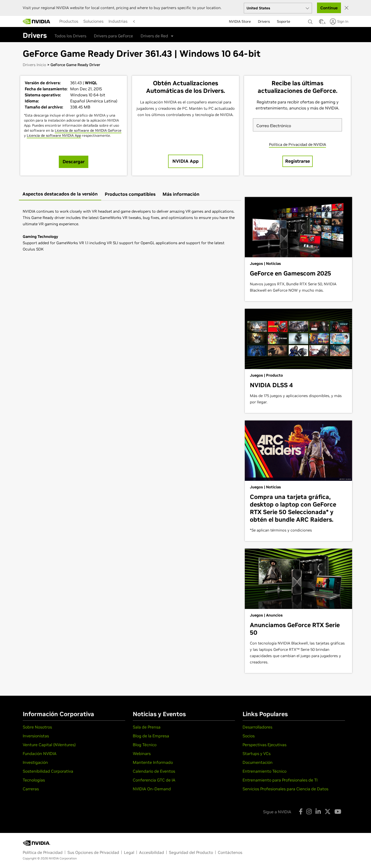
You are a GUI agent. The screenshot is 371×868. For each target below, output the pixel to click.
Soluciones (93, 21)
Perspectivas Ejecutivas (264, 744)
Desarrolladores (257, 727)
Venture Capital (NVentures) (49, 744)
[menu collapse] (133, 21)
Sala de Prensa (147, 727)
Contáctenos (230, 852)
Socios (249, 735)
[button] (321, 22)
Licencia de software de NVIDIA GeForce (88, 130)
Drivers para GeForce (113, 35)
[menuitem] (69, 21)
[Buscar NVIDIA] (310, 20)
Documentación (258, 762)
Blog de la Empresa (151, 735)
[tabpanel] (130, 230)
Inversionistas (36, 735)
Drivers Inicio (34, 64)
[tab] (60, 194)
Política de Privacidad (43, 852)
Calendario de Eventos (154, 771)
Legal (129, 852)
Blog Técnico (144, 744)
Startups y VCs (257, 753)
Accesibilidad (151, 852)
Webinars (142, 753)
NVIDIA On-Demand (152, 788)
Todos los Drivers (70, 35)
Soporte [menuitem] (283, 21)
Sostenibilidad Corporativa (48, 771)
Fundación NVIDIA (40, 753)
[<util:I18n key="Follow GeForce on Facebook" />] (301, 811)
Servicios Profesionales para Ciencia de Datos (285, 788)
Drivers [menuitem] (264, 21)
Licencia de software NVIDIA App (54, 135)
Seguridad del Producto (191, 852)
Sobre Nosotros (37, 727)
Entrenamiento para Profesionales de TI (280, 779)
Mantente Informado (153, 762)
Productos (68, 21)
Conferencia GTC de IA (154, 779)
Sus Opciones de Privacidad (93, 852)
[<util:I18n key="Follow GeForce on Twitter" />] (328, 811)
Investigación (35, 762)
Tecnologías (34, 779)
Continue (329, 7)
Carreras (31, 788)
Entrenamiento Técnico (264, 771)
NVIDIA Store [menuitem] (240, 21)
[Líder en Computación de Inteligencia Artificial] (36, 21)
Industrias (118, 21)
